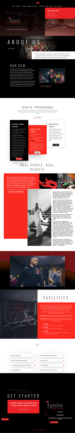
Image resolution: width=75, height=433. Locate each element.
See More (19, 158)
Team (47, 6)
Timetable (24, 6)
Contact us (59, 6)
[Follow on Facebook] (51, 422)
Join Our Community (46, 86)
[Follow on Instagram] (53, 422)
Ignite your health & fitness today (17, 29)
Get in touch (23, 409)
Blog (55, 6)
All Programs (38, 117)
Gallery (51, 6)
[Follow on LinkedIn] (55, 422)
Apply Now (51, 15)
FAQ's (37, 344)
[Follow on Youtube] (57, 422)
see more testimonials (15, 192)
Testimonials (42, 6)
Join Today (11, 48)
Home (13, 6)
